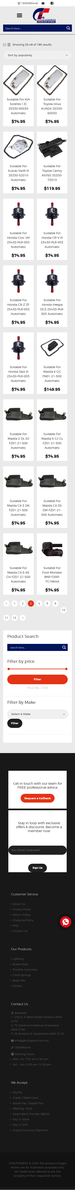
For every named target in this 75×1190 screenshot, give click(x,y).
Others (17, 985)
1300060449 (22, 1047)
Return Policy (22, 914)
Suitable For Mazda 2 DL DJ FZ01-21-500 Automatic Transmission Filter (18, 445)
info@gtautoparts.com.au (32, 1040)
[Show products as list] (9, 44)
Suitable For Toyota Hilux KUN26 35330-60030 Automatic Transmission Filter (52, 113)
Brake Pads (20, 964)
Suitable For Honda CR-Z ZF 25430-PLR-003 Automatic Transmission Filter (18, 311)
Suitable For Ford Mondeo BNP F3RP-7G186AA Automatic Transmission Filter (52, 581)
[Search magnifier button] (68, 28)
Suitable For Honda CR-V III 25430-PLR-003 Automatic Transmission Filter (52, 244)
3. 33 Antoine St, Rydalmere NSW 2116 (37, 1033)
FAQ (15, 925)
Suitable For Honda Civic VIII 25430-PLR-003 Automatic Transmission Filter (18, 244)
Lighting (18, 958)
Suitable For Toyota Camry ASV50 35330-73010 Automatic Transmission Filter (52, 180)
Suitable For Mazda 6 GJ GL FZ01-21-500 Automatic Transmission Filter (52, 445)
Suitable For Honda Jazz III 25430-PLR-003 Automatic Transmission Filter (18, 378)
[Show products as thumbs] (4, 44)
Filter (37, 679)
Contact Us (20, 931)
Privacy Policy (22, 909)
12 (14, 617)
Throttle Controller (25, 969)
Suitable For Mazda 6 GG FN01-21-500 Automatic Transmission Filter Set (52, 378)
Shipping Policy (23, 920)
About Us (19, 903)
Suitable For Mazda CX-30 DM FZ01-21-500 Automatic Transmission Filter (52, 512)
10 (63, 610)
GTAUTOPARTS (18, 1163)
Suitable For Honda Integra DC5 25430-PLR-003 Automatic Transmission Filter (52, 311)
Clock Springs (22, 975)
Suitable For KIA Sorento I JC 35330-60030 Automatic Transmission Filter (18, 111)
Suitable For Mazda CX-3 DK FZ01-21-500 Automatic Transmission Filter (18, 512)
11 (6, 617)
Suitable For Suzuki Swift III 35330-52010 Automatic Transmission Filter (18, 178)
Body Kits (19, 980)
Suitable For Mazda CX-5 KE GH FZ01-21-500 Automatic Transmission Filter (18, 579)
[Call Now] (65, 921)
